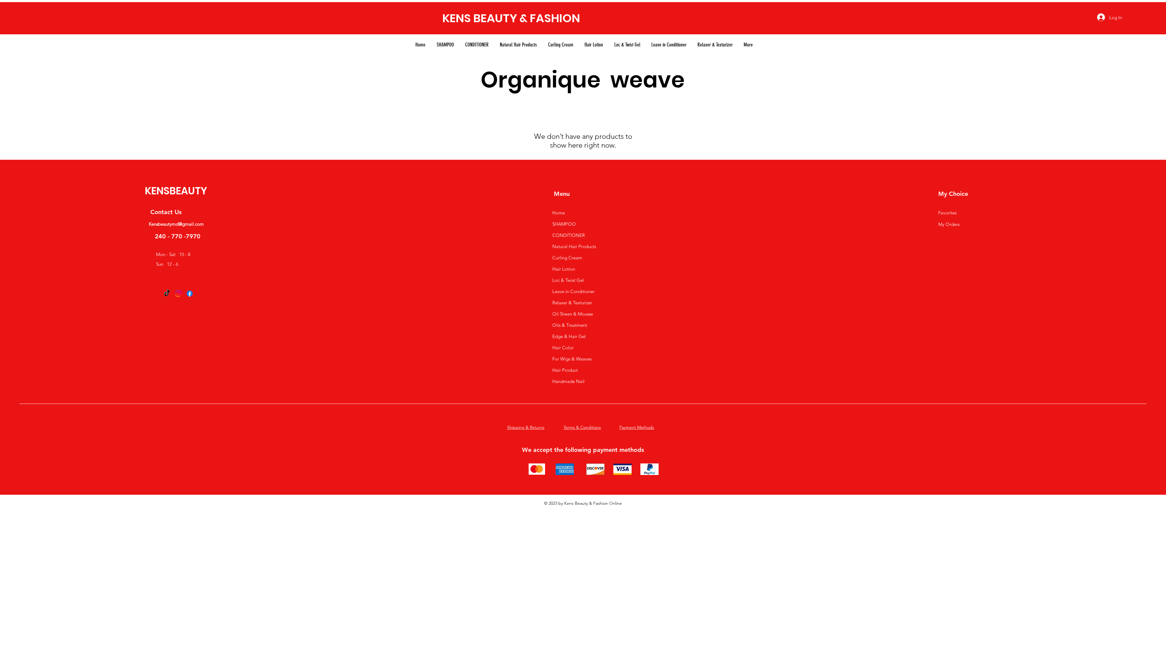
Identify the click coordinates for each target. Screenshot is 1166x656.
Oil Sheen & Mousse (572, 314)
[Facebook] (190, 293)
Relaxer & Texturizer (572, 303)
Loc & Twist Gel (568, 280)
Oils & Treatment (569, 325)
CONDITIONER (568, 235)
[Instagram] (178, 293)
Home (558, 213)
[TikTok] (167, 293)
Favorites (947, 213)
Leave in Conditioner (573, 291)
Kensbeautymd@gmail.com (176, 224)
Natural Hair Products (574, 246)
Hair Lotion (563, 269)
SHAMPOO (564, 224)
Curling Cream (567, 258)
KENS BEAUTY (479, 18)
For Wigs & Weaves (572, 359)
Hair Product (565, 370)
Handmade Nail (568, 381)
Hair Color (563, 347)
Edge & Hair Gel (569, 336)
